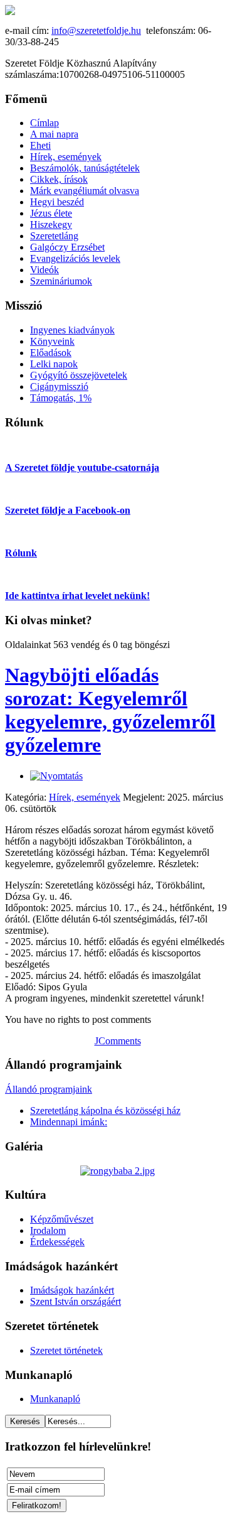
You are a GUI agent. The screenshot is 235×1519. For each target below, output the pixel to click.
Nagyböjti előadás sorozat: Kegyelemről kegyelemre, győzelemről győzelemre (110, 710)
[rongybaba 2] (117, 1170)
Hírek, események (84, 797)
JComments (118, 1040)
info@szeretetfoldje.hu (96, 30)
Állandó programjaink (48, 1089)
